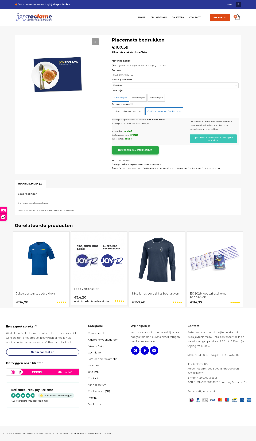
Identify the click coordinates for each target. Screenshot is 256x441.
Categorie (95, 326)
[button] (95, 41)
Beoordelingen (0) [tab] (30, 183)
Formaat (117, 70)
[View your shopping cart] (237, 17)
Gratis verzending (211, 168)
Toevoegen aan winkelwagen (135, 150)
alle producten (61, 4)
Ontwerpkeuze (121, 104)
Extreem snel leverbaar (130, 168)
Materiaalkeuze (121, 60)
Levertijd (117, 90)
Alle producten (135, 164)
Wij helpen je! (141, 326)
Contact (193, 326)
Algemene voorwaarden (86, 433)
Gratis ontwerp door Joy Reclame (184, 168)
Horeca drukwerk (152, 164)
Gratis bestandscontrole (154, 168)
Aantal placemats (122, 79)
